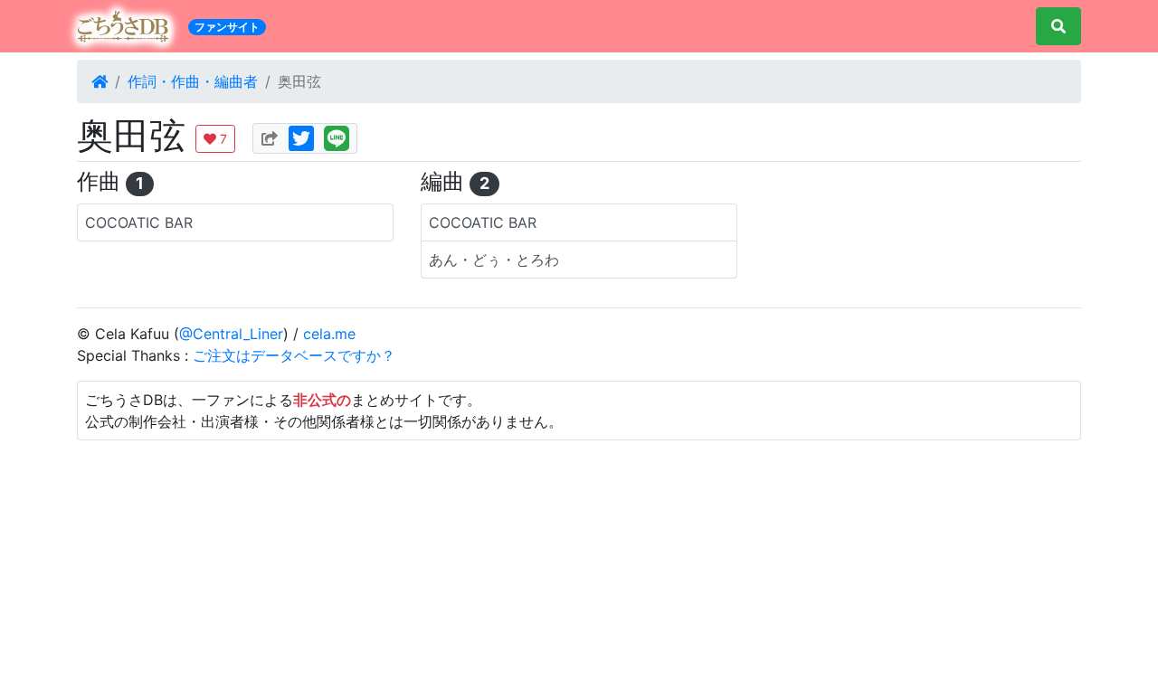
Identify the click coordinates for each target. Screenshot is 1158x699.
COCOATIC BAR (139, 222)
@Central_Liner (231, 334)
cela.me (329, 334)
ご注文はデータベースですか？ (294, 355)
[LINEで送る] (336, 135)
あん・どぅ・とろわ (494, 259)
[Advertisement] (579, 567)
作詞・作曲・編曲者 (193, 81)
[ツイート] (301, 135)
